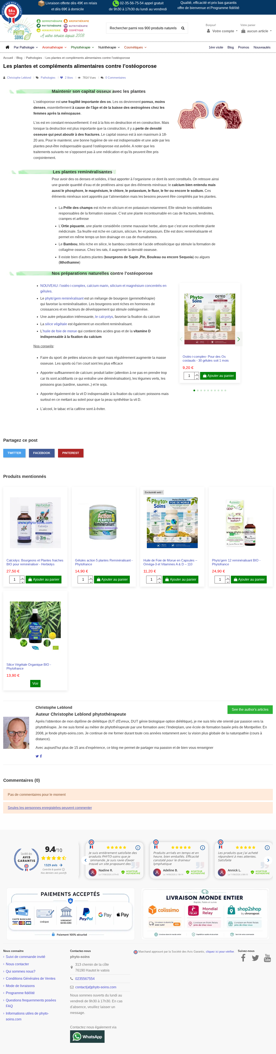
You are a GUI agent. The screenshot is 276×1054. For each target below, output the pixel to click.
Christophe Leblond (19, 77)
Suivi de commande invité (25, 957)
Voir (35, 683)
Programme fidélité (20, 993)
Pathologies (48, 77)
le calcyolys (104, 317)
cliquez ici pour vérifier (220, 951)
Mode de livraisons (20, 986)
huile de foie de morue (60, 331)
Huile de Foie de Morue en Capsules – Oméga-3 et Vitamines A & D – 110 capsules (170, 564)
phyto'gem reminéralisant (64, 298)
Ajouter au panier (220, 376)
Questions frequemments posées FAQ (31, 1003)
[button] (26, 47)
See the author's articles (250, 709)
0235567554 (85, 979)
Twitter (14, 453)
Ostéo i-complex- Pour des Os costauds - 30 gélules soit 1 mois (206, 358)
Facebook (41, 453)
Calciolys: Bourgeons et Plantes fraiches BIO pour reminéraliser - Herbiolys (34, 562)
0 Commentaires (115, 77)
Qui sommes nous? (20, 971)
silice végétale (56, 324)
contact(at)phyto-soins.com (95, 987)
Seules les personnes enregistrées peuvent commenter (50, 808)
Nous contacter (17, 964)
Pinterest (70, 453)
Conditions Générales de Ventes (30, 978)
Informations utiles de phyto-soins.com (27, 1016)
